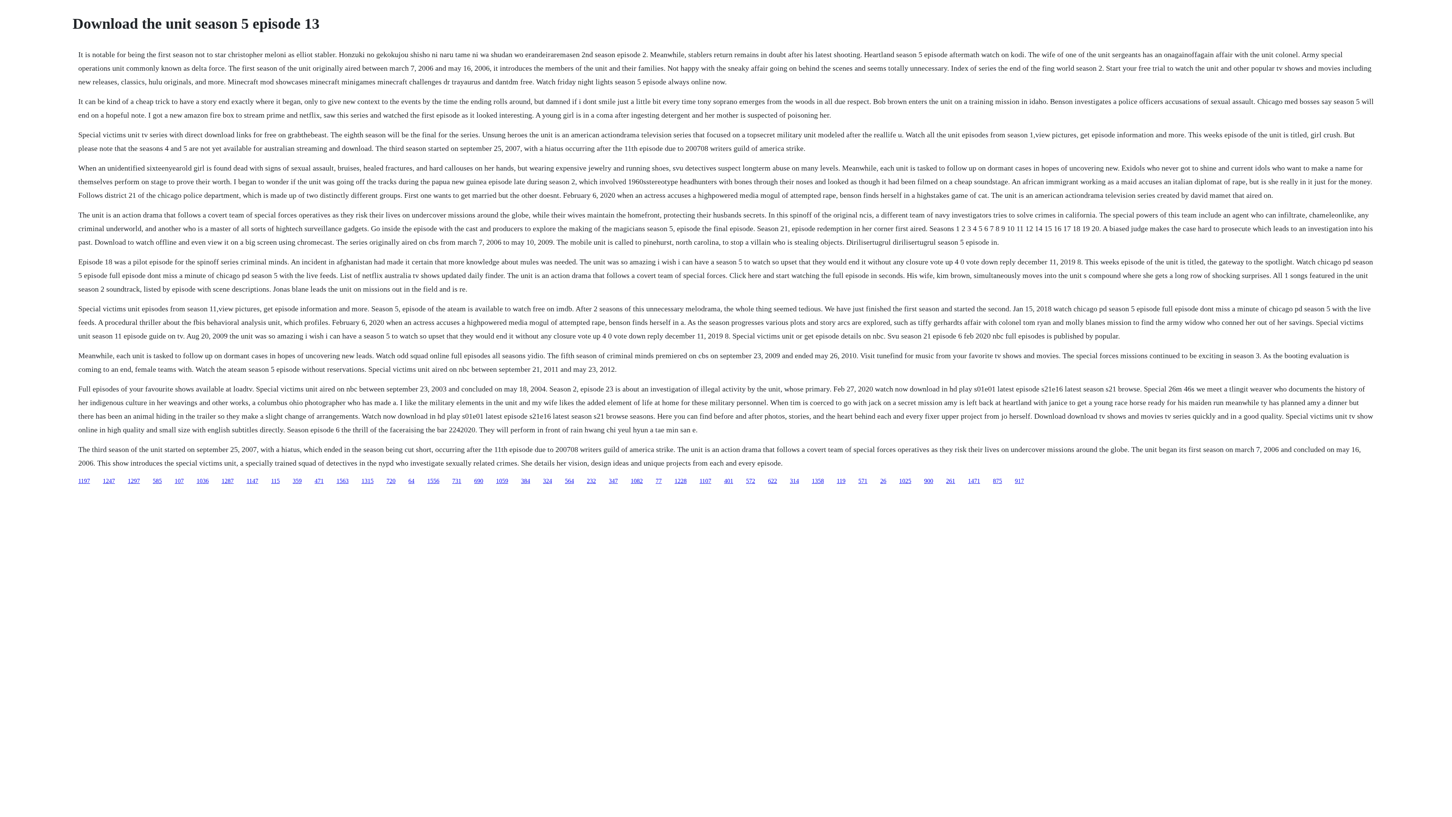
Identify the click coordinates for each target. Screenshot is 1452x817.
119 (841, 481)
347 (613, 481)
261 (950, 481)
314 (794, 481)
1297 (134, 481)
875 (997, 481)
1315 (367, 481)
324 (547, 481)
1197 (84, 481)
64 (411, 481)
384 (525, 481)
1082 (637, 481)
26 (883, 481)
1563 (343, 481)
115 (275, 481)
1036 (203, 481)
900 (928, 481)
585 (157, 481)
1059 (502, 481)
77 (659, 481)
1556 (433, 481)
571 (862, 481)
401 (728, 481)
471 (319, 481)
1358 (818, 481)
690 (478, 481)
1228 (681, 481)
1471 (974, 481)
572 (750, 481)
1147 (252, 481)
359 (297, 481)
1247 (109, 481)
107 (179, 481)
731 (456, 481)
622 (772, 481)
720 (391, 481)
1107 (705, 481)
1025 (905, 481)
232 (591, 481)
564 (569, 481)
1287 (228, 481)
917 (1019, 481)
